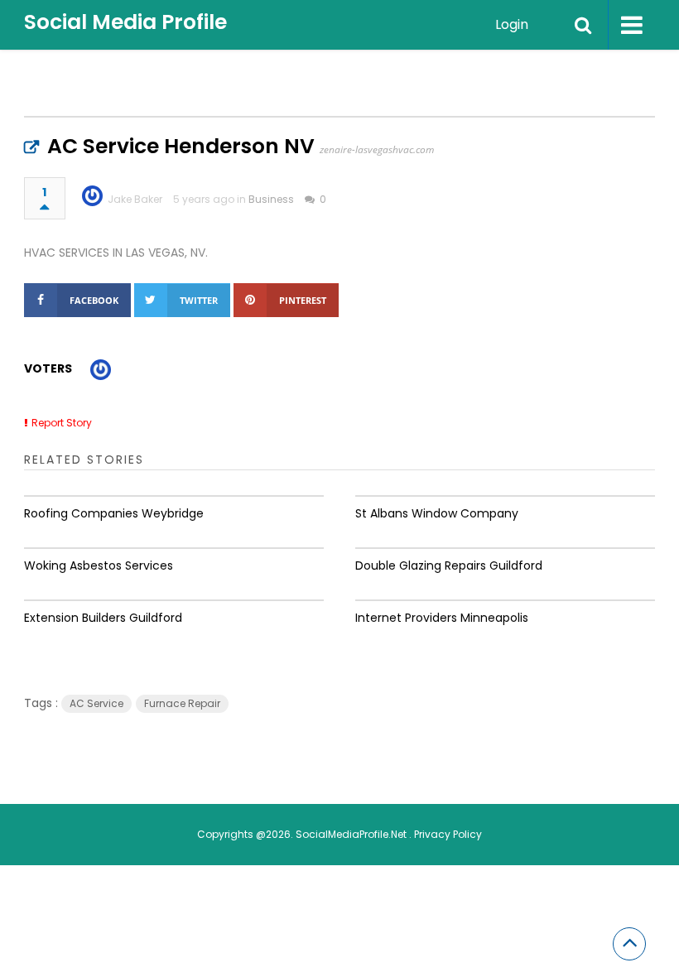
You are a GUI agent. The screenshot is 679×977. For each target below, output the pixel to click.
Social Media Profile (125, 21)
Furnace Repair (182, 703)
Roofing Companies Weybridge (114, 513)
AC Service (96, 703)
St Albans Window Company (436, 513)
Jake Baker (135, 199)
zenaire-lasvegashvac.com (377, 149)
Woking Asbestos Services (98, 565)
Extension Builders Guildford (103, 617)
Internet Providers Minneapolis (441, 617)
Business (271, 199)
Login (511, 24)
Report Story (61, 423)
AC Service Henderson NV (181, 146)
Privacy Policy (448, 834)
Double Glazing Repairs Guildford (448, 565)
